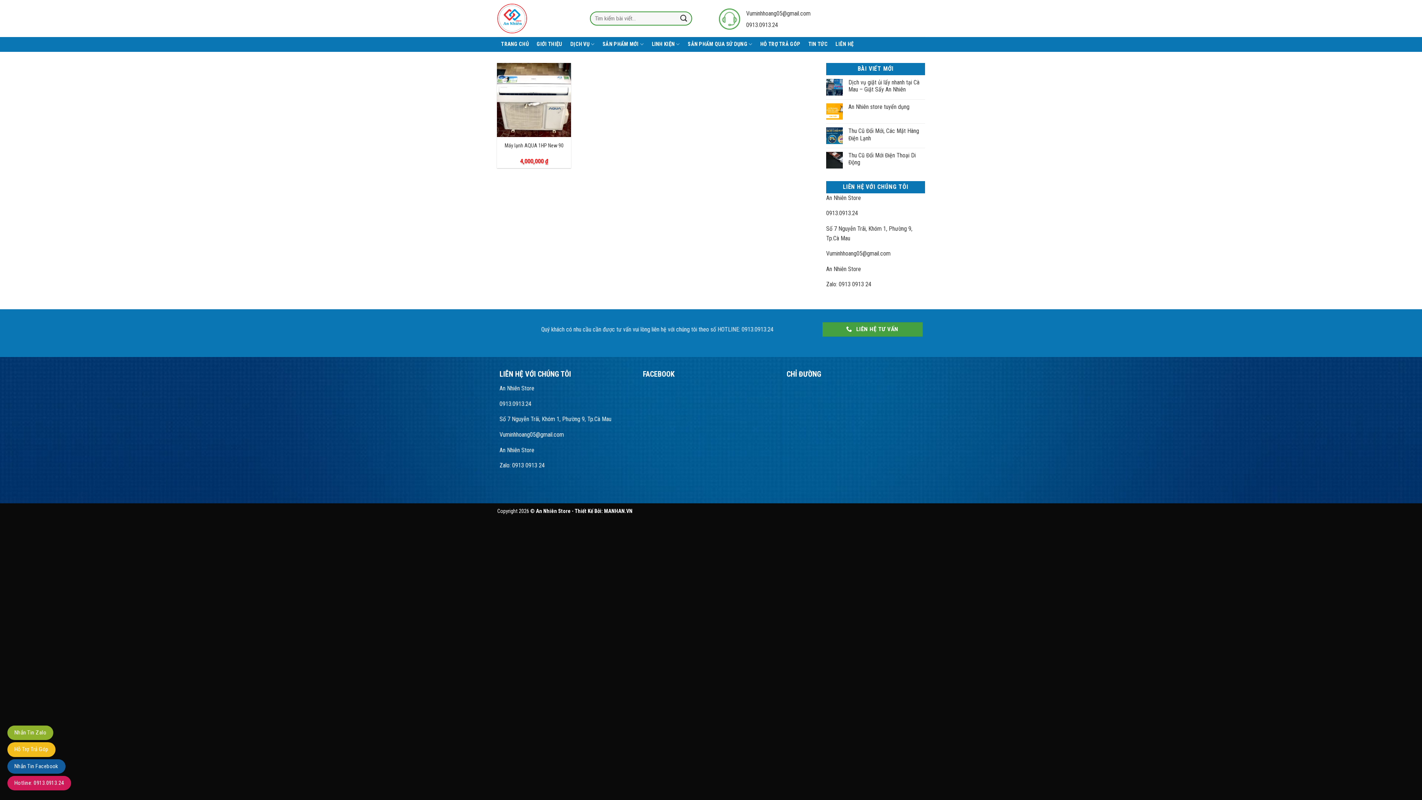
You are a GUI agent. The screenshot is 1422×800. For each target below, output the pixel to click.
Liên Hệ (844, 44)
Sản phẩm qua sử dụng (717, 44)
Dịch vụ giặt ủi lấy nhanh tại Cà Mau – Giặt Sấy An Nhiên (883, 86)
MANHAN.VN (618, 511)
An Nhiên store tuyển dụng (878, 106)
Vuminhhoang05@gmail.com (778, 13)
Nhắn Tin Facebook (36, 766)
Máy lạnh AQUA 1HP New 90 (534, 146)
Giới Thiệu (549, 44)
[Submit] (683, 18)
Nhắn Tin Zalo (30, 732)
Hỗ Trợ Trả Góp (780, 44)
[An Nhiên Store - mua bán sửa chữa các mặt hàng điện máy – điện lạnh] (528, 18)
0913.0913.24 (842, 213)
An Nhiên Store (843, 197)
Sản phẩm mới (620, 44)
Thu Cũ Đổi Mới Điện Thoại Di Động (882, 159)
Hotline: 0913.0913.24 (39, 783)
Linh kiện (663, 44)
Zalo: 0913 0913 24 (848, 284)
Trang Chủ (515, 44)
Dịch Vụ (580, 44)
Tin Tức (818, 44)
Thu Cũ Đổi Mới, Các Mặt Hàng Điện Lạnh (883, 134)
